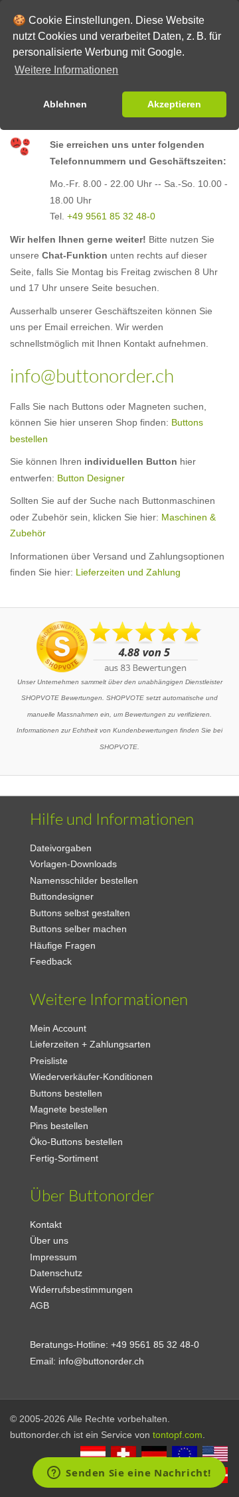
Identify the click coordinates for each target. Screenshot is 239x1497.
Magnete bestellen (69, 1109)
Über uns (49, 1240)
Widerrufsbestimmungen (81, 1289)
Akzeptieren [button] (174, 104)
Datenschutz (56, 1273)
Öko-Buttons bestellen (76, 1141)
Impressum (53, 1257)
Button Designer (91, 478)
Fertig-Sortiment (64, 1158)
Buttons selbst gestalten (80, 913)
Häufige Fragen (63, 945)
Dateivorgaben (61, 848)
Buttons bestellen (66, 1093)
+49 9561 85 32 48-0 (111, 216)
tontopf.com (177, 1434)
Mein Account (58, 1028)
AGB (39, 1305)
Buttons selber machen (78, 929)
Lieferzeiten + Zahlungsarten (90, 1044)
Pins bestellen (59, 1125)
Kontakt (46, 1224)
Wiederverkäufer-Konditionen (91, 1076)
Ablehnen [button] (65, 104)
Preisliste (49, 1060)
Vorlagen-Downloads (73, 864)
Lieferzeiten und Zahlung (128, 572)
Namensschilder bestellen (84, 880)
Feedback (51, 961)
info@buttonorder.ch (92, 375)
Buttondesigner (62, 896)
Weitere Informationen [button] (66, 70)
